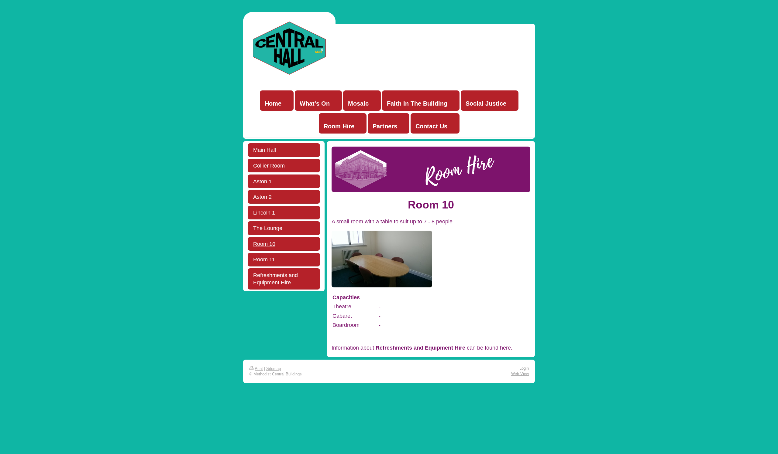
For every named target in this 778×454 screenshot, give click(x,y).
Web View (520, 373)
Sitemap (273, 368)
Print (259, 368)
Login (524, 368)
